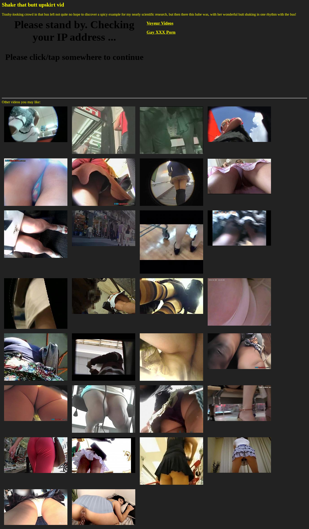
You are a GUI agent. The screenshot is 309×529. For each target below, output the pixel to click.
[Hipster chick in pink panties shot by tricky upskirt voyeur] (239, 106)
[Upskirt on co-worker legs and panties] (104, 385)
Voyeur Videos (160, 23)
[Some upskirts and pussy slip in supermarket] (36, 437)
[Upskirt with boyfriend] (104, 437)
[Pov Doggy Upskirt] (104, 489)
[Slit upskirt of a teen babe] (36, 158)
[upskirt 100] (239, 278)
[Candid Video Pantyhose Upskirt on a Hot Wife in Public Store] (171, 437)
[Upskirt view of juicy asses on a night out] (171, 106)
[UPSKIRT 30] (36, 333)
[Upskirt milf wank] (239, 210)
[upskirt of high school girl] (36, 489)
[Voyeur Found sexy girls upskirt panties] (171, 385)
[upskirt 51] (36, 278)
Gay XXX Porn (161, 32)
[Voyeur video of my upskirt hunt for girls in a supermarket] (36, 106)
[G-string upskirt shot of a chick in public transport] (36, 385)
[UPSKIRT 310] (104, 333)
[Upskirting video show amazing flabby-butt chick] (239, 333)
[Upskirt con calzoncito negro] (171, 333)
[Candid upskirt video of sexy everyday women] (104, 106)
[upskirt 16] (104, 278)
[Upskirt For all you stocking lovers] (171, 210)
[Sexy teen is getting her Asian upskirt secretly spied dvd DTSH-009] (171, 158)
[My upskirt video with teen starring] (104, 158)
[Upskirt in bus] (36, 210)
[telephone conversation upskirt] (239, 158)
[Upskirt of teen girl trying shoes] (239, 385)
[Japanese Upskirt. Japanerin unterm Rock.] (171, 278)
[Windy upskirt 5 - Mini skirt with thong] (104, 210)
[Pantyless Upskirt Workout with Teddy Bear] (239, 437)
